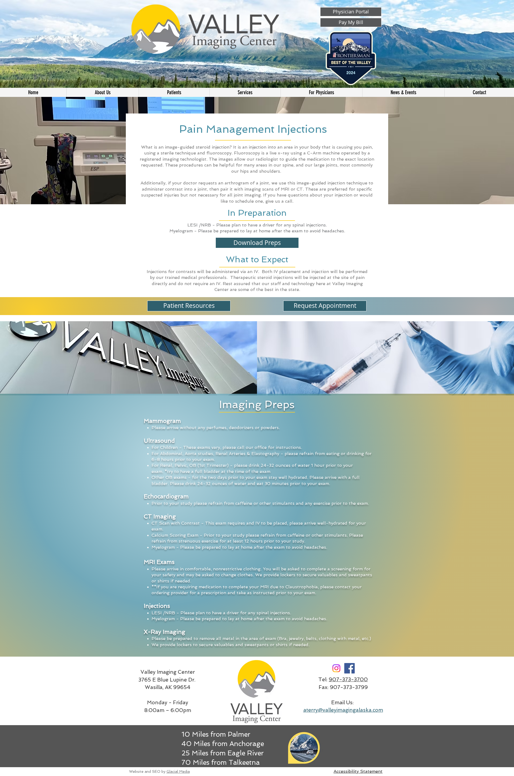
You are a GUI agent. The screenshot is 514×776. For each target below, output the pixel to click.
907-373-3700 (348, 679)
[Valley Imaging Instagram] (336, 668)
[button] (245, 92)
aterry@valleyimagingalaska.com (343, 710)
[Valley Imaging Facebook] (349, 668)
